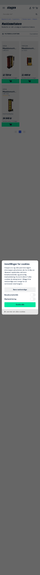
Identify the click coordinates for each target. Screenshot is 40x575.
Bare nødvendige (20, 290)
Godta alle (20, 304)
